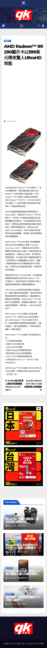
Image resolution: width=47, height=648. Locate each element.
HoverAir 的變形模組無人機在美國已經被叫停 (22, 520)
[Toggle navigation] (21, 26)
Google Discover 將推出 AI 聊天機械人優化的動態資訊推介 (22, 573)
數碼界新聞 (9, 516)
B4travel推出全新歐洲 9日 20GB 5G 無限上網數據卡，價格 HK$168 (23, 547)
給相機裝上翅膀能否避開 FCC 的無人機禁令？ (23, 598)
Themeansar (37, 643)
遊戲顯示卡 (7, 40)
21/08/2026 (12, 578)
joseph (23, 526)
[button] (39, 26)
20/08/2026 (12, 604)
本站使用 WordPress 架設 (12, 643)
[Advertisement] (23, 94)
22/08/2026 (12, 526)
